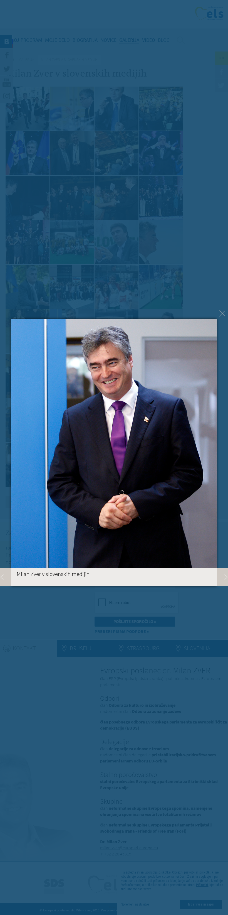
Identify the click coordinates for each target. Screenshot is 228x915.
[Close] (222, 313)
